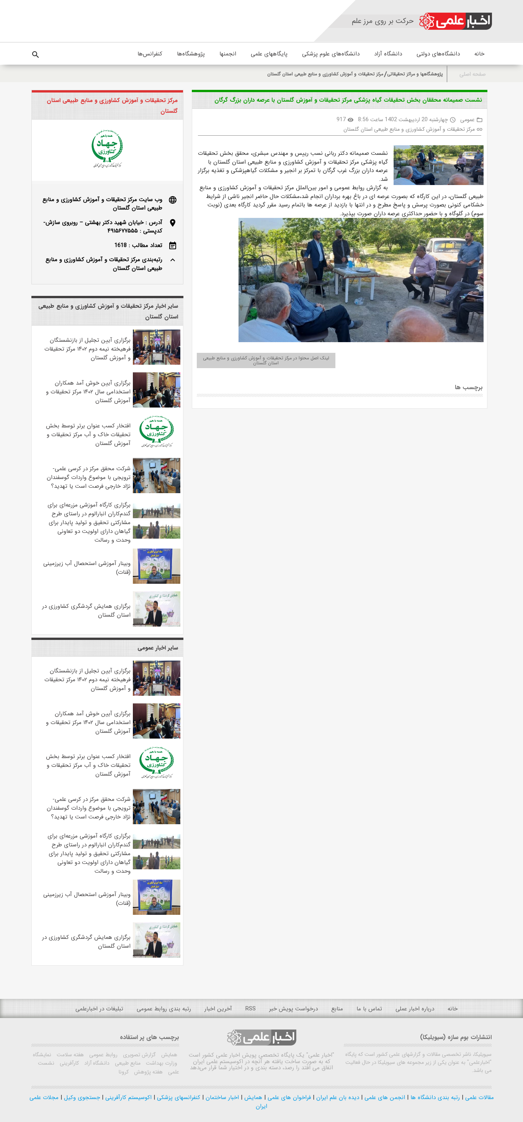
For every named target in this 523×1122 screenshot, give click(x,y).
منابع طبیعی (127, 1063)
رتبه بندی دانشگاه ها (434, 1097)
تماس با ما (369, 1008)
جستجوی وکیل (81, 1097)
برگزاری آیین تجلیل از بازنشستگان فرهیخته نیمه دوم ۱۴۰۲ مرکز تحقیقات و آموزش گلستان (87, 349)
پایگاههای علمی (269, 53)
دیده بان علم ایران (336, 1097)
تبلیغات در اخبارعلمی (99, 1008)
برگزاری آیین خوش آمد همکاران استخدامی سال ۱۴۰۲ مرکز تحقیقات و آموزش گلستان (88, 391)
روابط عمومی (103, 1055)
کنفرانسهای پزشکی (177, 1097)
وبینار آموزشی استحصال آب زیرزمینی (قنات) (87, 568)
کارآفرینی (68, 1063)
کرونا (124, 1072)
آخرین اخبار (218, 1008)
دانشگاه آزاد (388, 53)
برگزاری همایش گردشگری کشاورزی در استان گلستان (86, 611)
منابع (337, 1008)
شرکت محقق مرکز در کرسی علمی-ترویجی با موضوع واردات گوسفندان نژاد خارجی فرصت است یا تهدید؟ (89, 477)
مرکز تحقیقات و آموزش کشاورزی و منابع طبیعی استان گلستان (325, 74)
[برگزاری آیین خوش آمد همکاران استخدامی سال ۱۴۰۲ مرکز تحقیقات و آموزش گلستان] (156, 406)
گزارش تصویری (138, 1055)
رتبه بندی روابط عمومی (164, 1008)
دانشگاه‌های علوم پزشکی (331, 53)
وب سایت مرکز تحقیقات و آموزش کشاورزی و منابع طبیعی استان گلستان (102, 204)
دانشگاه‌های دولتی (438, 53)
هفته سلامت (69, 1055)
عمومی (467, 119)
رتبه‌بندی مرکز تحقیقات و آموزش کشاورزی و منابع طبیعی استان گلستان (104, 264)
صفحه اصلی (472, 74)
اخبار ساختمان (221, 1097)
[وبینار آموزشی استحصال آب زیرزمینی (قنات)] (156, 582)
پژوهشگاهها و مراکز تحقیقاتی (415, 74)
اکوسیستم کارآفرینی (127, 1097)
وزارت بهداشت (160, 1063)
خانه (479, 53)
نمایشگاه (42, 1055)
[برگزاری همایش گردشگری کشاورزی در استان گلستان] (156, 625)
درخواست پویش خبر (293, 1008)
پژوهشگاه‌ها (191, 53)
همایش (168, 1055)
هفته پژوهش (147, 1072)
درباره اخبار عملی (415, 1008)
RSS (250, 1008)
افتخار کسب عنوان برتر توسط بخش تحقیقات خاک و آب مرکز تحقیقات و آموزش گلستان (88, 434)
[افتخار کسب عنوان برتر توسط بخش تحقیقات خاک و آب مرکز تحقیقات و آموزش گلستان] (156, 448)
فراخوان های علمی (288, 1097)
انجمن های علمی (384, 1097)
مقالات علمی (478, 1097)
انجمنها (227, 53)
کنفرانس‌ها (149, 53)
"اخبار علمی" (320, 1055)
